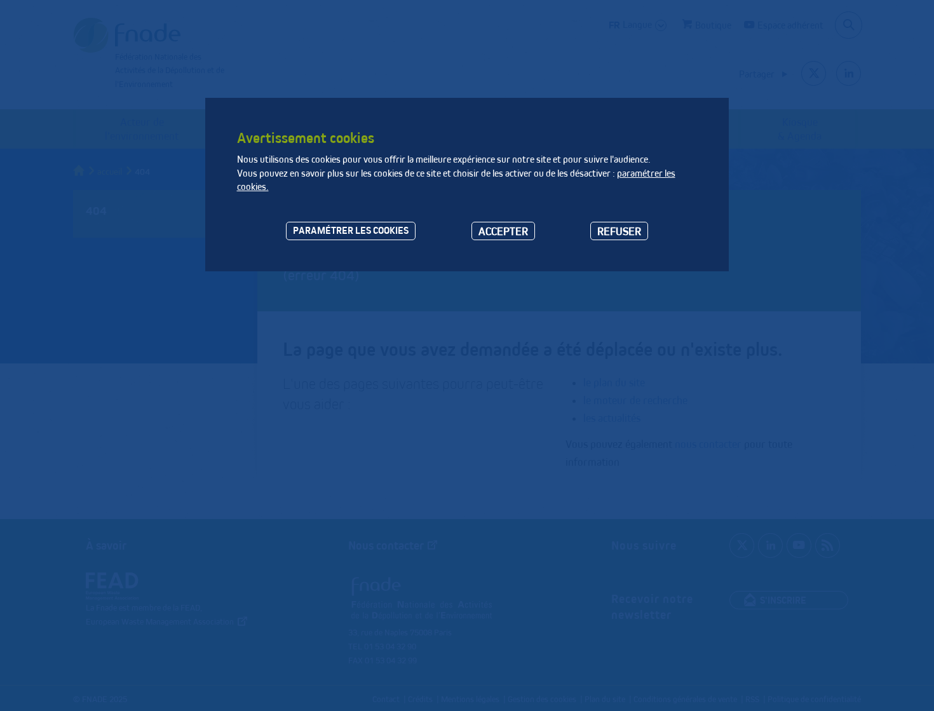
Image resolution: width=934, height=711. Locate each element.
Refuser (619, 231)
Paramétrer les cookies (351, 230)
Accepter (503, 231)
